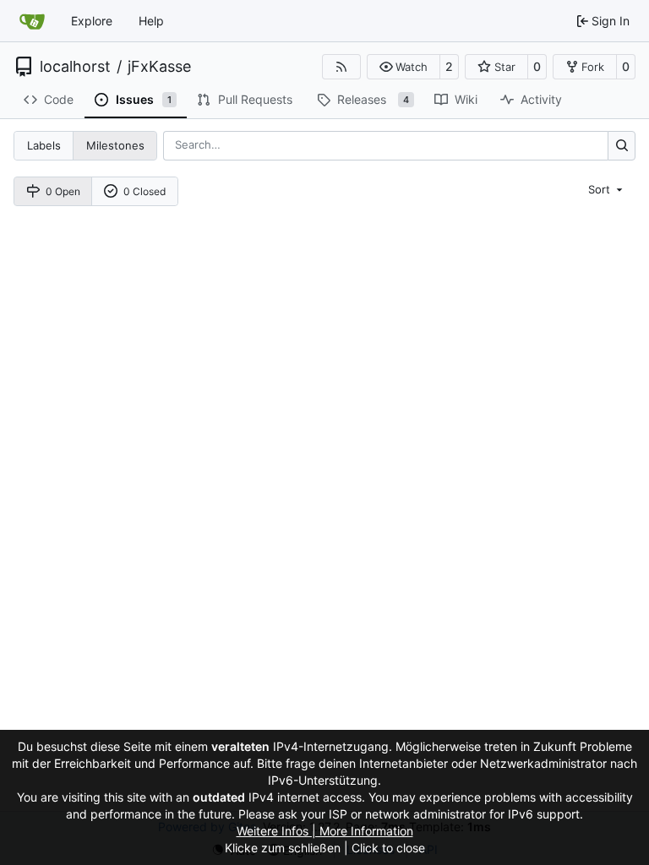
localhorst (75, 66)
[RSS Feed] (341, 66)
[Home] (32, 21)
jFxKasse (159, 66)
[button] (403, 66)
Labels (44, 145)
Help (151, 21)
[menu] (606, 189)
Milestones (115, 145)
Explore (91, 21)
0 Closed (144, 191)
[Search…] (621, 145)
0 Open (63, 191)
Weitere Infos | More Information (325, 831)
